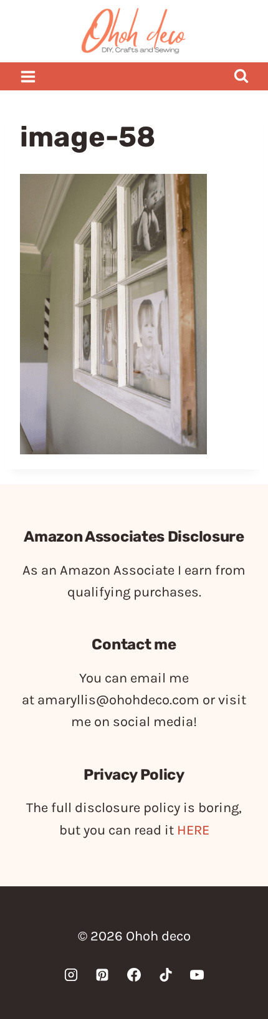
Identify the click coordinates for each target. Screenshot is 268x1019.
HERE (193, 830)
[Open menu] (28, 76)
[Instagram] (71, 974)
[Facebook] (134, 974)
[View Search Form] (241, 76)
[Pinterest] (102, 974)
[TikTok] (165, 974)
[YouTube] (197, 974)
